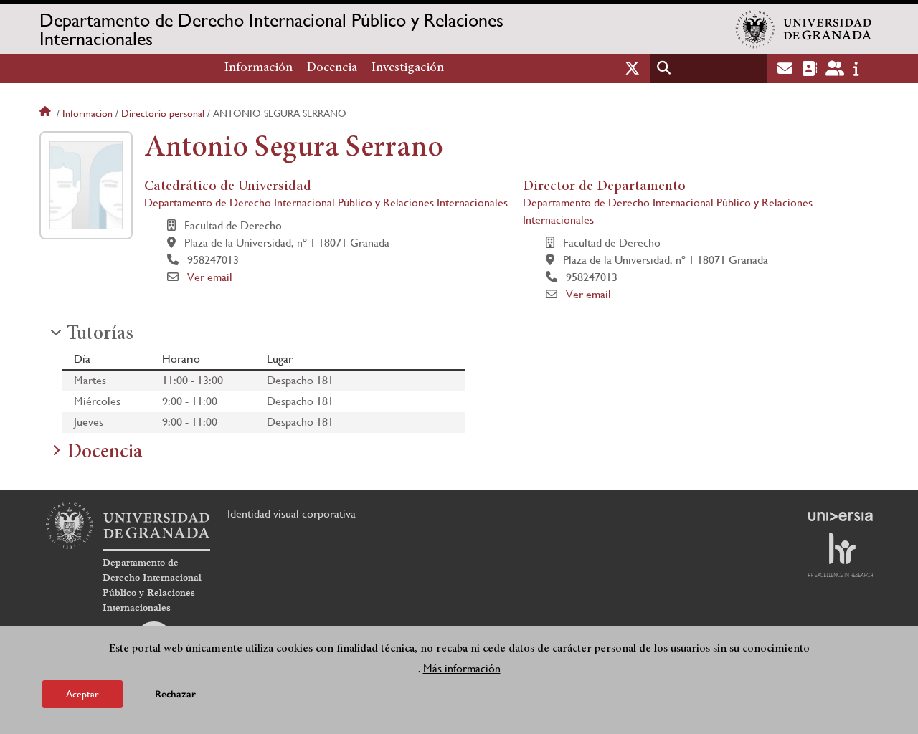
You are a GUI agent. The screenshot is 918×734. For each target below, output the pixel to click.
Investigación (408, 68)
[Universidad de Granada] (804, 29)
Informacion (87, 113)
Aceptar (82, 694)
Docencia (332, 68)
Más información (462, 668)
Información (258, 68)
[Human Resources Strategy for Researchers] (840, 555)
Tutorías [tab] (100, 335)
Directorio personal (162, 113)
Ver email (209, 277)
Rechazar (175, 694)
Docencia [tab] (104, 453)
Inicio (46, 113)
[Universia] (840, 516)
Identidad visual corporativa (291, 513)
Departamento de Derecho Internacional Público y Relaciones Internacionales (271, 29)
